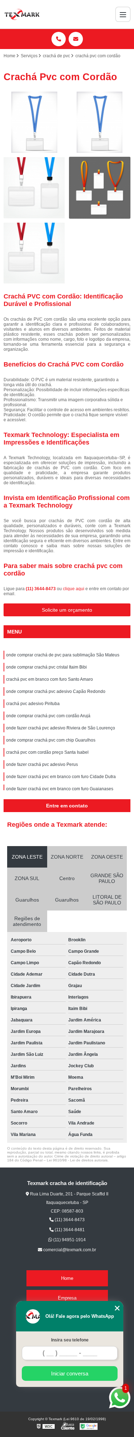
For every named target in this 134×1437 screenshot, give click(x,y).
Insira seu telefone (70, 1340)
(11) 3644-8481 (69, 1229)
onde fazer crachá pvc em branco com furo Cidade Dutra (61, 776)
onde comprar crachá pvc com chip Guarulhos (50, 740)
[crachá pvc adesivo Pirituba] (34, 253)
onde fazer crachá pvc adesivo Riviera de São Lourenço (60, 727)
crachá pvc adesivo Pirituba (33, 703)
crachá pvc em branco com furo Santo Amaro (49, 679)
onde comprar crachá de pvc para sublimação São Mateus (62, 654)
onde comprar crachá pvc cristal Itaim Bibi (46, 667)
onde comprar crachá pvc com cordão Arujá (48, 715)
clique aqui (73, 588)
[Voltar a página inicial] (22, 14)
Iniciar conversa (69, 1373)
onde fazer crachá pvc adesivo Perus (42, 764)
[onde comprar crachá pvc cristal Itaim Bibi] (100, 123)
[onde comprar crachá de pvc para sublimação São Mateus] (34, 123)
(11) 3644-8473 (41, 588)
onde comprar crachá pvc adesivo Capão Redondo (55, 691)
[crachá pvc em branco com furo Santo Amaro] (34, 188)
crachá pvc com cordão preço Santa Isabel (47, 752)
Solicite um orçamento (67, 610)
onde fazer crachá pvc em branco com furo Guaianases (59, 788)
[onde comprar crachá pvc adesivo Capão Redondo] (100, 188)
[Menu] (123, 14)
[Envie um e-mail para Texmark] (76, 39)
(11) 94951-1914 (69, 1239)
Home (67, 1278)
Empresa (67, 1298)
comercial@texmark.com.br (69, 1249)
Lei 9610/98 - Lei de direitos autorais (77, 1160)
